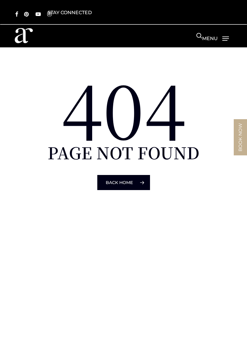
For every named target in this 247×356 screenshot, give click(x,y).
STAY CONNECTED (70, 12)
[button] (215, 38)
